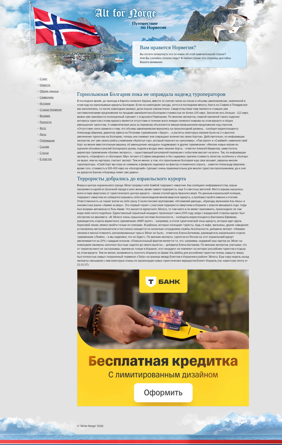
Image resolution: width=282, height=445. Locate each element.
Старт (43, 78)
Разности (46, 122)
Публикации (47, 140)
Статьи (44, 153)
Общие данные (49, 91)
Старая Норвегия (51, 109)
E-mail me (46, 159)
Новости (45, 85)
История (45, 103)
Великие (45, 115)
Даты (43, 134)
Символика (47, 97)
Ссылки (44, 146)
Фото (43, 128)
